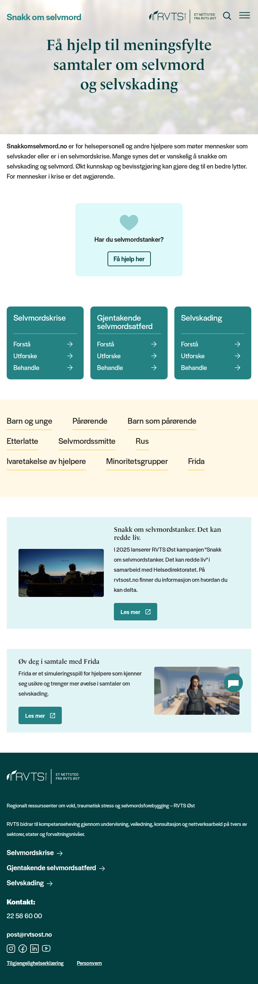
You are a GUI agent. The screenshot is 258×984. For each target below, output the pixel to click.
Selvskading (201, 317)
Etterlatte (22, 440)
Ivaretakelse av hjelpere (46, 460)
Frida (196, 460)
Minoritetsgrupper (137, 460)
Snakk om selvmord (44, 16)
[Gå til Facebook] (22, 948)
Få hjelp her (129, 258)
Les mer (130, 612)
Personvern (89, 962)
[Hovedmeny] (244, 16)
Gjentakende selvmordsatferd (125, 321)
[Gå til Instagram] (11, 948)
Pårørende (90, 420)
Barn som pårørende (162, 420)
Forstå (22, 344)
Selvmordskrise (39, 317)
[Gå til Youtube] (46, 948)
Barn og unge (29, 420)
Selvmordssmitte (87, 440)
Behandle (26, 367)
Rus (142, 440)
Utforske (25, 356)
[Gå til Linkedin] (34, 948)
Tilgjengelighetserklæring (35, 962)
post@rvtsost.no (29, 934)
